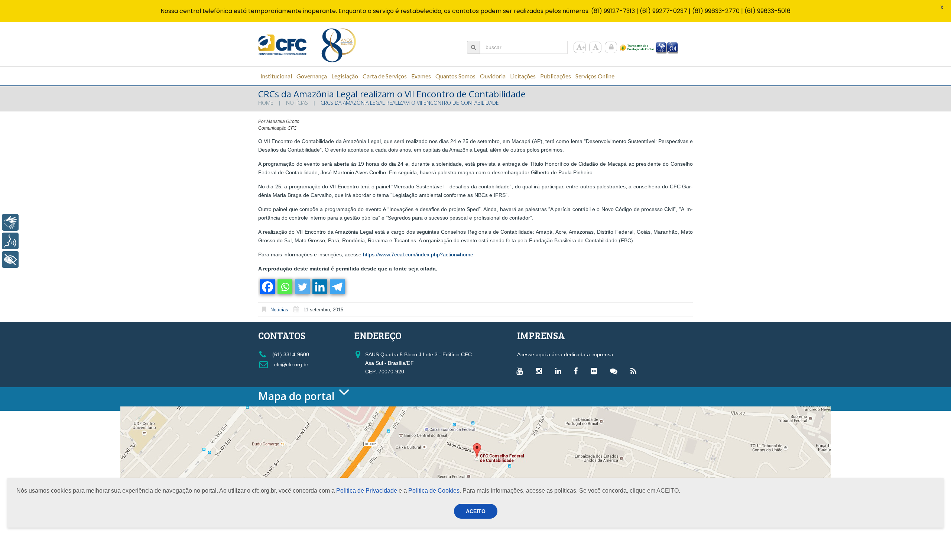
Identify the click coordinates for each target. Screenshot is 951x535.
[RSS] (635, 370)
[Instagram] (541, 370)
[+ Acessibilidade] (10, 259)
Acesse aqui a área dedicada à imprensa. (566, 354)
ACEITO (476, 511)
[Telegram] (337, 286)
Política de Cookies (434, 490)
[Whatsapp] (284, 286)
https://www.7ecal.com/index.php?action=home (418, 254)
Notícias (297, 102)
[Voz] (10, 241)
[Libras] (10, 222)
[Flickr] (596, 370)
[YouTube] (521, 370)
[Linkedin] (319, 286)
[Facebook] (267, 286)
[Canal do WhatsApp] (615, 370)
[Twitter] (302, 286)
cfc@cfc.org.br (290, 364)
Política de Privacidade (366, 490)
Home (265, 102)
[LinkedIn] (560, 370)
